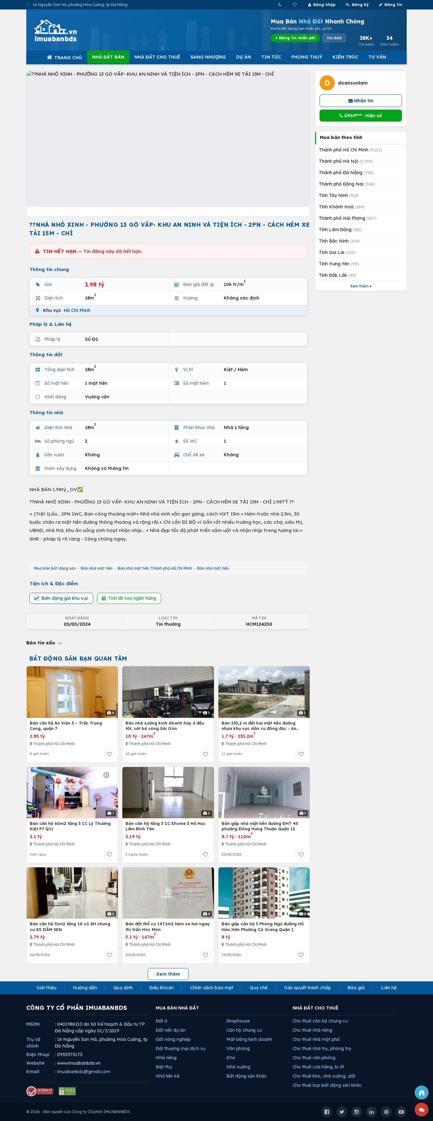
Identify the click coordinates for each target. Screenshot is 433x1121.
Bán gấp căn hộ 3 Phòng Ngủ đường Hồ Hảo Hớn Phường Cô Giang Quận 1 (263, 926)
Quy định (123, 988)
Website (35, 1063)
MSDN (33, 1024)
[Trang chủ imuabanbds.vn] (64, 30)
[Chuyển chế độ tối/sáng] (280, 4)
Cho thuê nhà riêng (312, 1030)
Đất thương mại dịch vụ (180, 1048)
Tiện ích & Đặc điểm (53, 583)
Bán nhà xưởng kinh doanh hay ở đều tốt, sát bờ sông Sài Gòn (165, 725)
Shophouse (238, 1021)
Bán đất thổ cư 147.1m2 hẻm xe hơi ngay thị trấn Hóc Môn (168, 926)
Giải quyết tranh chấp (307, 988)
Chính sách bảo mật (212, 988)
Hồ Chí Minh (77, 310)
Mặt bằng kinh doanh (249, 1039)
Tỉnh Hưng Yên (339, 264)
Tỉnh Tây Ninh (339, 195)
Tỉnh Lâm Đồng (340, 229)
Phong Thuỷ (306, 57)
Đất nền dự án (170, 1030)
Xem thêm (168, 974)
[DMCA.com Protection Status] (67, 1091)
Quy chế (259, 988)
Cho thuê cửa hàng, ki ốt (318, 1067)
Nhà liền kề (167, 1076)
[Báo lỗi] (422, 1092)
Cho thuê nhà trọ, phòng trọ (322, 1048)
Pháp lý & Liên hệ (50, 324)
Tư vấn (377, 57)
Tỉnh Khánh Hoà (342, 207)
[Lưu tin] (109, 754)
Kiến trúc (345, 57)
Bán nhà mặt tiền (97, 568)
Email (32, 1071)
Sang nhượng (208, 57)
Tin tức (271, 57)
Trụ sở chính (33, 1042)
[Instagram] (356, 1111)
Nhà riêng (166, 1058)
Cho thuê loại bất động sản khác (327, 1085)
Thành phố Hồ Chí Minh (350, 150)
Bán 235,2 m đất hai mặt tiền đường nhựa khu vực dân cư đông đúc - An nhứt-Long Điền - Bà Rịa (259, 726)
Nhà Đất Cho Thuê (157, 57)
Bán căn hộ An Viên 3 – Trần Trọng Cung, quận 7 (66, 725)
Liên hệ (389, 988)
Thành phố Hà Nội (346, 161)
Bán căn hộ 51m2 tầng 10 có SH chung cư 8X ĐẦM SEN (70, 926)
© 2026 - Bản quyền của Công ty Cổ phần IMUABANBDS (78, 1111)
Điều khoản (161, 988)
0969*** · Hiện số (362, 115)
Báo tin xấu (41, 643)
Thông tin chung (49, 269)
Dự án (243, 57)
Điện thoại (37, 1054)
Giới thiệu (46, 988)
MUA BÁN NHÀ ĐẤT (177, 1008)
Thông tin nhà (46, 412)
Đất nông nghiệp (173, 1039)
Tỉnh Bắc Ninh (339, 241)
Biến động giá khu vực (64, 598)
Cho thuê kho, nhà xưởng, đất (324, 1076)
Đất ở (161, 1021)
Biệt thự (164, 1067)
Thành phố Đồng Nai (347, 184)
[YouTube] (401, 1111)
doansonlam (353, 83)
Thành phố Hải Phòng (348, 218)
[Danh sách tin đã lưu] (295, 4)
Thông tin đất (46, 355)
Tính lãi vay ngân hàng (132, 598)
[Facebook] (326, 1111)
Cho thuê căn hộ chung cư (320, 1021)
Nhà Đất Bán (108, 57)
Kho (230, 1058)
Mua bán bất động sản (55, 568)
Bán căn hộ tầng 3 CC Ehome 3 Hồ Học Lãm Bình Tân (166, 826)
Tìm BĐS (334, 38)
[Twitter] (341, 1111)
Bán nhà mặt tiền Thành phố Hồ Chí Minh (155, 568)
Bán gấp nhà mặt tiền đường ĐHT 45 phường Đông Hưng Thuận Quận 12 (260, 826)
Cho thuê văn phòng (314, 1058)
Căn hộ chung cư (244, 1030)
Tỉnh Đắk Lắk (337, 275)
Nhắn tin (363, 101)
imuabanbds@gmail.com (83, 1071)
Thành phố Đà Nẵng (346, 172)
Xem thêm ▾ (361, 286)
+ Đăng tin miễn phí (295, 37)
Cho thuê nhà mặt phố (316, 1039)
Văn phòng (238, 1048)
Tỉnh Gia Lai (337, 252)
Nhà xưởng (238, 1067)
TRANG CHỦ (68, 57)
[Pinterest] (386, 1111)
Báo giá (356, 988)
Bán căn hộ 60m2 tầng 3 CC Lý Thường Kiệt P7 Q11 (70, 826)
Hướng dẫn (85, 988)
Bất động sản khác (246, 1076)
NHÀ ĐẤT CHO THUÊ (316, 1008)
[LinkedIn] (371, 1111)
